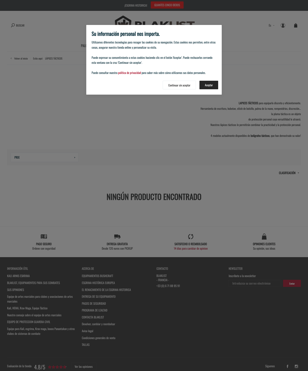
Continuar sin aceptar (179, 85)
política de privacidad (129, 72)
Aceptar (209, 85)
